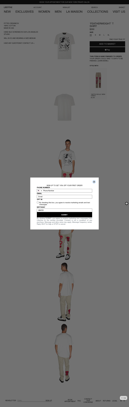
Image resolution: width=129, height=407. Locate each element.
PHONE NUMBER (43, 187)
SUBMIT (64, 215)
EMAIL (39, 193)
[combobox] (39, 190)
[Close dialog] (94, 182)
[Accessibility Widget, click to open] (126, 203)
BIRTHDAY (41, 207)
